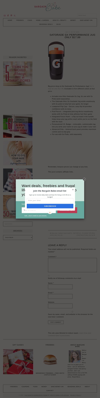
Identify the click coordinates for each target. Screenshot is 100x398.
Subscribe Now (50, 206)
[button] (49, 190)
